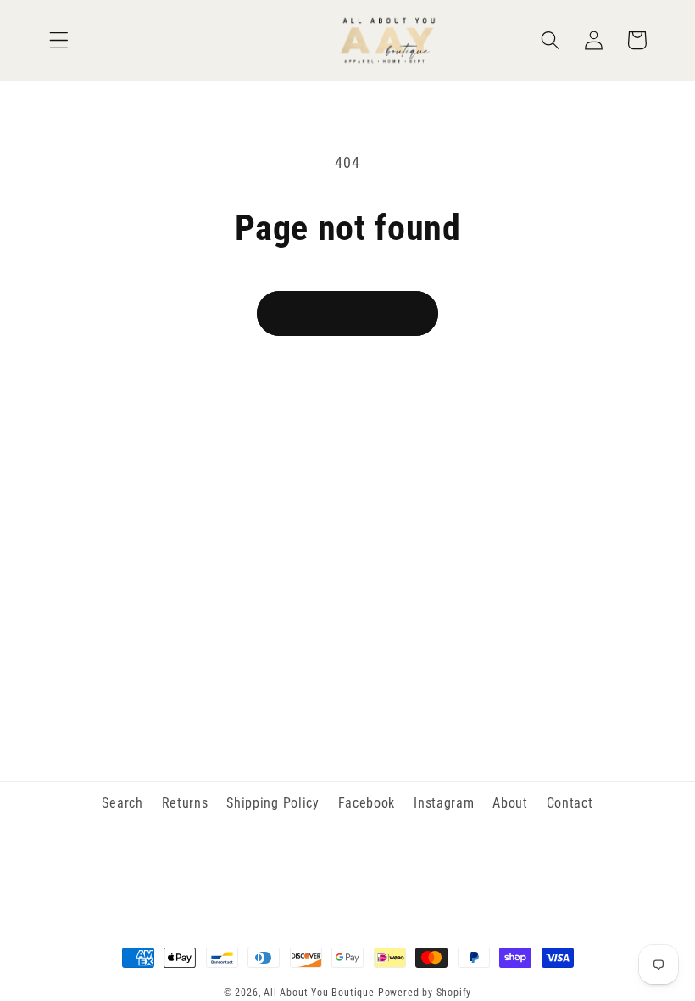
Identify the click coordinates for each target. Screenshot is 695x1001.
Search (122, 803)
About (509, 803)
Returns (185, 803)
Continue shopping (347, 313)
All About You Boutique (319, 992)
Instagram (444, 803)
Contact (570, 803)
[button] (59, 40)
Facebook (367, 803)
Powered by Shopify (425, 992)
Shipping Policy (272, 803)
